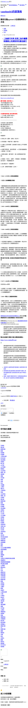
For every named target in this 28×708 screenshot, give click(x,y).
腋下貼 (2, 463)
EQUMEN (3, 644)
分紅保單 (3, 538)
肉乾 (2, 481)
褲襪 (2, 602)
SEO (2, 568)
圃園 (2, 639)
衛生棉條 (3, 622)
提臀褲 (2, 646)
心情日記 (12, 25)
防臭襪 (2, 454)
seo (1, 627)
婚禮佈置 (3, 574)
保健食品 (3, 524)
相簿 (5, 28)
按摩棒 (2, 613)
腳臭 (2, 451)
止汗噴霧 (3, 467)
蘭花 (2, 545)
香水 (2, 636)
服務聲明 (16, 687)
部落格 (5, 30)
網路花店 (3, 572)
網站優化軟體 (4, 563)
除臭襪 (2, 452)
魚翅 (2, 492)
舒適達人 (3, 624)
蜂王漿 (2, 528)
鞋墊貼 (2, 468)
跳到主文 (3, 15)
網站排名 (3, 567)
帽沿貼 (2, 447)
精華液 (2, 632)
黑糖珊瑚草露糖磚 (5, 562)
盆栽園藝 (3, 542)
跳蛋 (2, 615)
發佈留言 (3, 415)
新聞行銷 (3, 629)
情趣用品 (3, 611)
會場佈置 (3, 575)
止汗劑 (2, 465)
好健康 (2, 522)
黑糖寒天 (3, 560)
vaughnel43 (3, 387)
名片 (5, 32)
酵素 (2, 533)
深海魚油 (3, 531)
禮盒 (2, 476)
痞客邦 (12, 396)
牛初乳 (2, 529)
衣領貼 (2, 445)
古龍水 (2, 638)
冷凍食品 (3, 490)
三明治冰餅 (4, 456)
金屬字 (2, 590)
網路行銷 (3, 626)
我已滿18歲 (3, 705)
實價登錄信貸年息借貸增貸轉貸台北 (10, 316)
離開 (9, 705)
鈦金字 (2, 597)
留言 (15, 396)
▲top (2, 403)
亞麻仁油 (3, 526)
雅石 (2, 544)
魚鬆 (2, 479)
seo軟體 (3, 565)
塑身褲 (2, 643)
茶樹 (2, 634)
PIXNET (7, 685)
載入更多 (3, 405)
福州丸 (2, 488)
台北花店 (3, 577)
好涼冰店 (3, 458)
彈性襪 (2, 601)
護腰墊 (2, 554)
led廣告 (2, 595)
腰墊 (2, 553)
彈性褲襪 (3, 604)
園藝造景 (3, 540)
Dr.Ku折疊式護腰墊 (6, 547)
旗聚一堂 (3, 472)
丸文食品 (3, 470)
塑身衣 (2, 641)
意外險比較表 (4, 537)
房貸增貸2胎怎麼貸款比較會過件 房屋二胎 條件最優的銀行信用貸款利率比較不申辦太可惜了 (15, 372)
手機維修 (3, 618)
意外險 (2, 535)
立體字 (2, 586)
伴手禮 (2, 477)
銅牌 (2, 588)
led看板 (2, 599)
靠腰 (2, 551)
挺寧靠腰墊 (4, 549)
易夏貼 (2, 461)
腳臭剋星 (3, 449)
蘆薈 (2, 631)
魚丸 (2, 483)
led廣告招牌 (4, 592)
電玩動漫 (12, 400)
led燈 (2, 593)
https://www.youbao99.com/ (7, 98)
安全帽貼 (3, 460)
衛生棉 (2, 620)
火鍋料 (2, 486)
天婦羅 (2, 485)
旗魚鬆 (2, 474)
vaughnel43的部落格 (11, 11)
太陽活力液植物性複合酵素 (8, 558)
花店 (2, 570)
